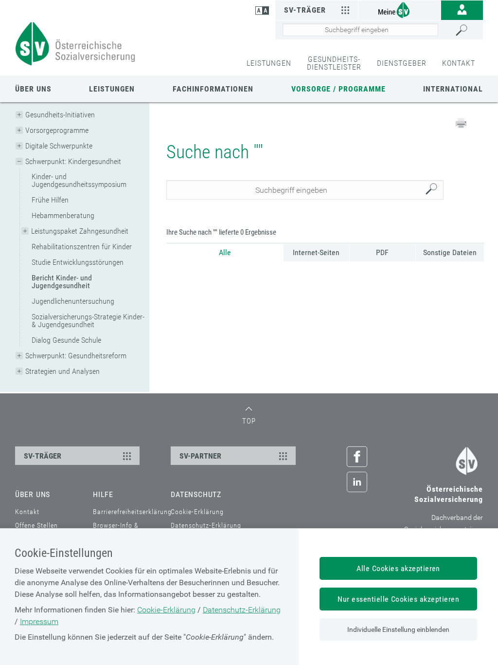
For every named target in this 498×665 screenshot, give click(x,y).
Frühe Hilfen (50, 199)
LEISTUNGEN (269, 63)
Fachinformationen (213, 88)
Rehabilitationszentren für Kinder (82, 246)
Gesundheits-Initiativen (60, 114)
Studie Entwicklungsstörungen (78, 262)
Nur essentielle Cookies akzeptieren (398, 599)
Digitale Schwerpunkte (58, 145)
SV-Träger (305, 10)
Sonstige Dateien (450, 252)
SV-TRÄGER (42, 456)
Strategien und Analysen (62, 371)
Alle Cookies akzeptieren (398, 568)
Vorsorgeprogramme (57, 130)
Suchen (434, 190)
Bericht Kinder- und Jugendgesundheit (62, 281)
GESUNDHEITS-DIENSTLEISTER (334, 63)
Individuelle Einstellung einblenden (398, 629)
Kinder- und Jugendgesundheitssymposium (79, 180)
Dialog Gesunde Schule (66, 340)
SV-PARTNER (200, 456)
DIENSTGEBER (402, 63)
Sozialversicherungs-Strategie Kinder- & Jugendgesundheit (88, 320)
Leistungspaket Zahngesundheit (79, 231)
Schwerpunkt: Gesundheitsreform (75, 355)
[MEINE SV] (399, 9)
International (453, 88)
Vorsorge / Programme (338, 88)
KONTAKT (458, 63)
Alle (225, 252)
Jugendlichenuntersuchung (73, 301)
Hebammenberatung (63, 215)
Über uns (33, 88)
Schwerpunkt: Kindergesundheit (73, 161)
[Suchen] (466, 30)
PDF (382, 252)
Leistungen (112, 88)
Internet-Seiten (316, 252)
